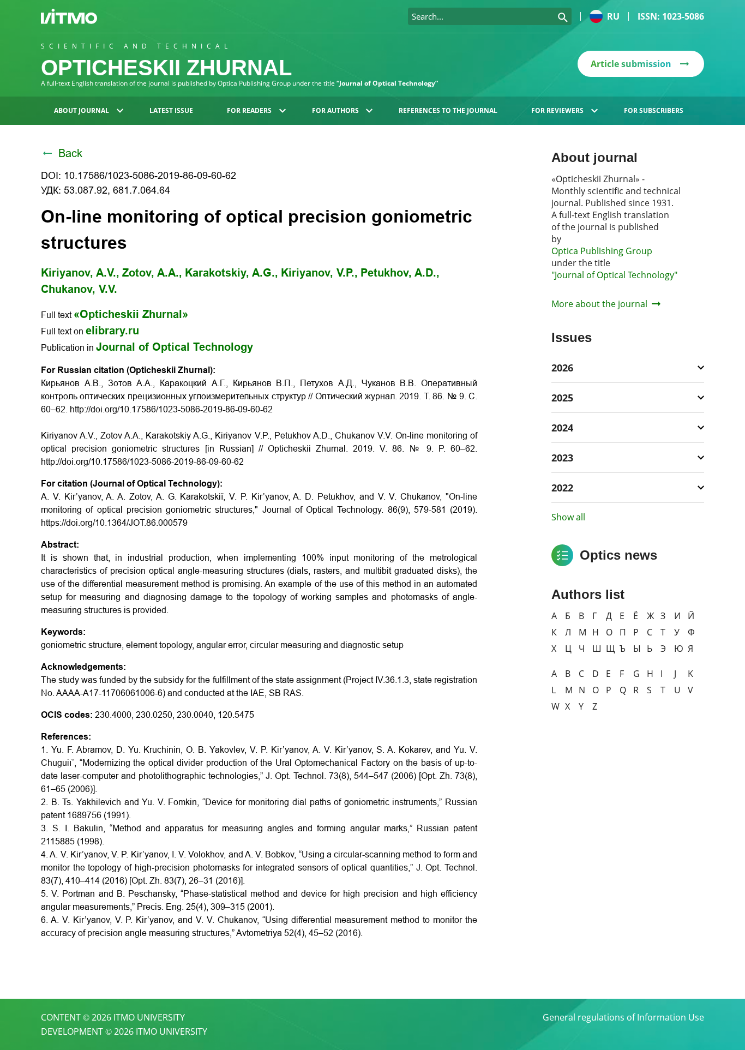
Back (70, 153)
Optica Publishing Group (601, 251)
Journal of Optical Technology (174, 347)
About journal (81, 110)
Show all (568, 517)
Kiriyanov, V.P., (319, 273)
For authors (335, 110)
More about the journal (599, 303)
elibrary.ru (112, 331)
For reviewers (557, 110)
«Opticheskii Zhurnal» (131, 314)
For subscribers (653, 110)
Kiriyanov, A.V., (80, 273)
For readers (249, 110)
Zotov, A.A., (152, 273)
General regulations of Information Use (623, 1017)
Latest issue (171, 110)
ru (613, 16)
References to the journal (448, 110)
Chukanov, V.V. (79, 289)
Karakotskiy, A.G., (231, 273)
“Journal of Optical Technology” (387, 83)
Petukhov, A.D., (400, 273)
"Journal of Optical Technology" (614, 275)
